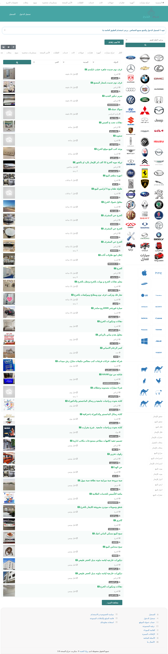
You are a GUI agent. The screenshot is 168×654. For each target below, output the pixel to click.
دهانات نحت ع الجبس (111, 122)
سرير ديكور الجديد (113, 96)
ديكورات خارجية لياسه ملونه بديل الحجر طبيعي (100, 573)
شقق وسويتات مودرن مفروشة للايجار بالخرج (101, 507)
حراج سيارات (145, 3)
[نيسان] (145, 58)
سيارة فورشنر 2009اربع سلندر (107, 308)
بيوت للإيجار (157, 474)
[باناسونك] (144, 332)
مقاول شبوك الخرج (113, 202)
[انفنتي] (145, 120)
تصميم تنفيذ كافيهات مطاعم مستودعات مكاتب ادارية (97, 441)
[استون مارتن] (159, 162)
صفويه (119, 136)
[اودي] (131, 89)
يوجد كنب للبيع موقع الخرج (109, 149)
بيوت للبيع (158, 469)
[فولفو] (131, 194)
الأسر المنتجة (67, 3)
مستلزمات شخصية (49, 3)
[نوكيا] (144, 320)
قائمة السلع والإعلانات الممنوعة (102, 618)
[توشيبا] (159, 332)
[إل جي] (144, 297)
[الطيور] (159, 383)
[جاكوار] (159, 183)
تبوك (117, 432)
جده (117, 353)
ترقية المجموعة (148, 626)
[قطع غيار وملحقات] (131, 236)
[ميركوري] (145, 141)
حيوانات (111, 3)
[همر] (159, 89)
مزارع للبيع (158, 453)
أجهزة (132, 3)
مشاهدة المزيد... (112, 602)
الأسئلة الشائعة (149, 638)
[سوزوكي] (131, 120)
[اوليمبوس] (159, 355)
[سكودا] (159, 204)
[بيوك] (131, 204)
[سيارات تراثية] (131, 246)
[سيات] (145, 215)
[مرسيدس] (131, 68)
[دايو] (131, 162)
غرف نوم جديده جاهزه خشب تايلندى (104, 69)
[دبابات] (145, 246)
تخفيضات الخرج (12, 3)
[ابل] (144, 274)
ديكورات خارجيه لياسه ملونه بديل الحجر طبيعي (100, 560)
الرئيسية (159, 3)
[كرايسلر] (145, 131)
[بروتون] (159, 225)
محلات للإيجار (157, 448)
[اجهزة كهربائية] (159, 275)
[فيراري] (145, 173)
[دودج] (131, 78)
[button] (158, 273)
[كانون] (159, 320)
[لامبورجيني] (145, 183)
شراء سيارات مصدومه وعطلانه (107, 388)
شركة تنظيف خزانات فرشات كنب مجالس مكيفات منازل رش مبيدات (90, 361)
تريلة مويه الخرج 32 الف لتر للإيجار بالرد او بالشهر (98, 162)
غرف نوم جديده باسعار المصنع (107, 82)
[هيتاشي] (144, 309)
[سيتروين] (145, 162)
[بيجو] (159, 194)
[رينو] (145, 204)
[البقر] (144, 394)
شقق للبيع (158, 422)
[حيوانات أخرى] (158, 406)
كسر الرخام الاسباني (112, 348)
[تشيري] (131, 225)
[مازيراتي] (145, 152)
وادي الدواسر (113, 114)
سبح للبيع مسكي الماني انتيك (108, 533)
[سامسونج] (144, 286)
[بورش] (131, 131)
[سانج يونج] (145, 225)
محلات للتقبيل (157, 443)
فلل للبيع (159, 427)
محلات (25, 3)
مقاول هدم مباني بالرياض (110, 334)
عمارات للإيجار (156, 437)
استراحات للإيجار (155, 464)
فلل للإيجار (158, 432)
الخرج (116, 74)
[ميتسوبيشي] (145, 110)
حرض (116, 485)
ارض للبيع (158, 484)
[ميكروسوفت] (144, 343)
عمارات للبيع (157, 495)
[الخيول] (159, 394)
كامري (119, 520)
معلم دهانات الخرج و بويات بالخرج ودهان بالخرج (99, 281)
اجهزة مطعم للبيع (113, 175)
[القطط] (144, 383)
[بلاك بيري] (159, 297)
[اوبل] (159, 152)
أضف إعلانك (113, 42)
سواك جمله (116, 109)
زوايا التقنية (84, 651)
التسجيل (12, 14)
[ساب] (159, 215)
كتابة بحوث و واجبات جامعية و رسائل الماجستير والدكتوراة (94, 401)
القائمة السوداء (149, 630)
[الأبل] (158, 371)
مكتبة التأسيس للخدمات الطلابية (107, 494)
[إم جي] (131, 215)
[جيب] (159, 120)
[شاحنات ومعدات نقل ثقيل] (159, 246)
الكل (120, 53)
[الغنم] (144, 371)
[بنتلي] (131, 152)
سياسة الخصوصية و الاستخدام (102, 614)
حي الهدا (117, 467)
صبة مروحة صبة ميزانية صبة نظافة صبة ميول (101, 480)
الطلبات (80, 3)
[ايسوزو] (159, 141)
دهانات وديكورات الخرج (111, 321)
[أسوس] (159, 343)
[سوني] (159, 309)
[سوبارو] (145, 194)
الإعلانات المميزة (148, 634)
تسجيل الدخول (25, 14)
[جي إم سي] (159, 78)
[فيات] (131, 173)
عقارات (122, 3)
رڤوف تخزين (116, 454)
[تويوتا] (159, 58)
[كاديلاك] (145, 89)
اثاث (101, 3)
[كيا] (159, 131)
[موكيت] (144, 406)
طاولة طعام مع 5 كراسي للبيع (108, 189)
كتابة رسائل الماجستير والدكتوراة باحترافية (102, 414)
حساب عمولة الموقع (147, 622)
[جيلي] (159, 236)
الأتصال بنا (151, 642)
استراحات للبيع (156, 458)
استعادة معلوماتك (107, 622)
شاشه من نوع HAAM (111, 374)
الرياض (116, 87)
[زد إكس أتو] (145, 236)
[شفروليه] (145, 68)
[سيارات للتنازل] (145, 257)
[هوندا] (159, 99)
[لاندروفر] (145, 99)
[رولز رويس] (131, 183)
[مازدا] (159, 110)
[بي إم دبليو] (145, 78)
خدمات (91, 3)
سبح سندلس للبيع (113, 547)
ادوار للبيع (158, 490)
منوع (35, 3)
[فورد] (131, 58)
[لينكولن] (131, 141)
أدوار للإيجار (157, 479)
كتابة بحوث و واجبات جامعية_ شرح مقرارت (101, 427)
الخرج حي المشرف (112, 215)
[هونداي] (131, 110)
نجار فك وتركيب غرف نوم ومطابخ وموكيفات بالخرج (98, 295)
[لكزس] (159, 68)
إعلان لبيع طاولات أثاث (111, 255)
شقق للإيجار (157, 416)
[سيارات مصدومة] (159, 257)
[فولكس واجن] (131, 99)
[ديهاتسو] (159, 173)
